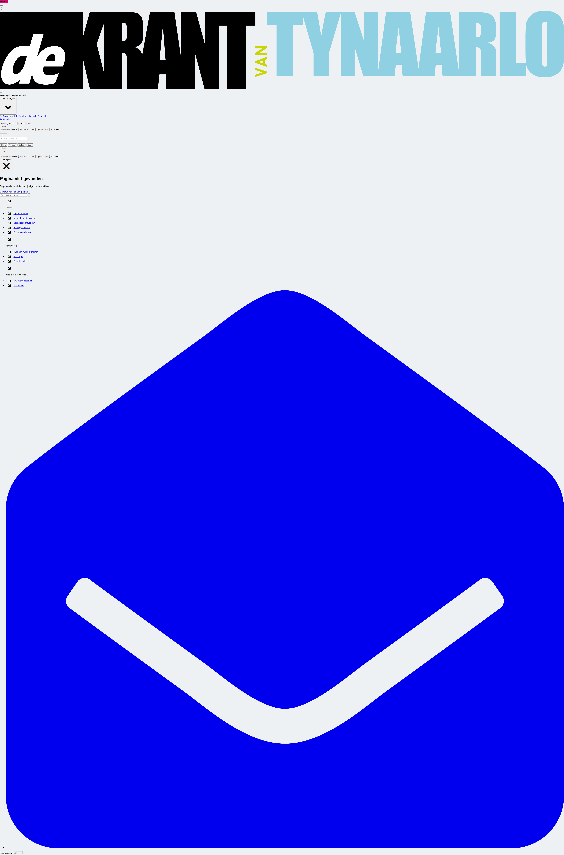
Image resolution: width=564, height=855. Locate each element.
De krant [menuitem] (42, 116)
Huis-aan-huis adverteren (26, 251)
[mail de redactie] (285, 847)
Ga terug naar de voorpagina (14, 191)
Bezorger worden (22, 227)
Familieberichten (22, 261)
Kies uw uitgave (8, 98)
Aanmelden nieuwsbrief (25, 218)
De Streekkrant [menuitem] (7, 116)
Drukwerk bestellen (23, 280)
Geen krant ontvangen (24, 222)
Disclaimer (19, 285)
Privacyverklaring (22, 232)
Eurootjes (18, 256)
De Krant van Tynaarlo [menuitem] (26, 116)
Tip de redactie (21, 213)
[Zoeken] (29, 138)
